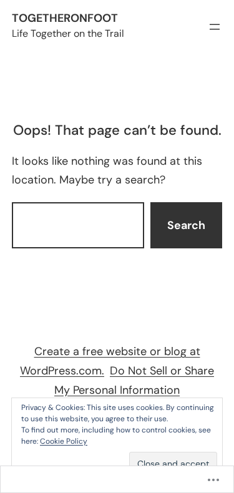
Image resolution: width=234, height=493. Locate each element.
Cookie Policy (63, 441)
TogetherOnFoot (65, 18)
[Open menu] (214, 26)
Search (186, 225)
